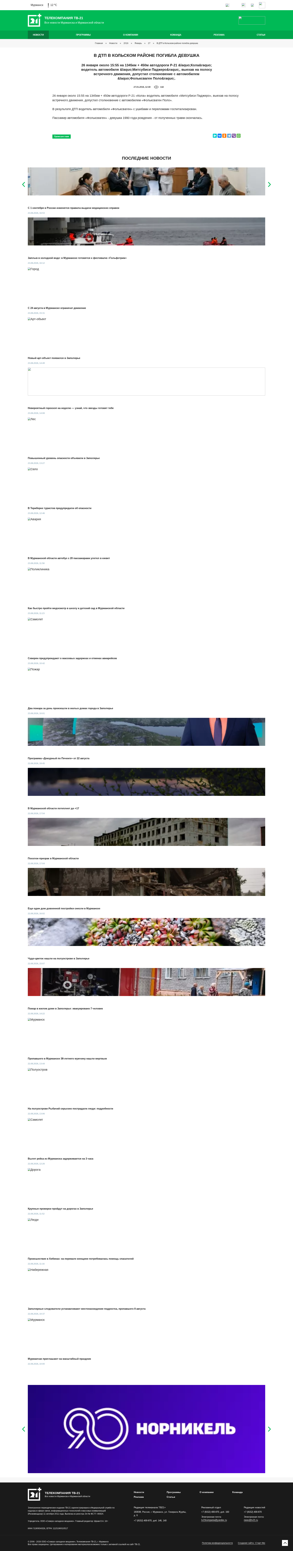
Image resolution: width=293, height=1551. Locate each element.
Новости (38, 35)
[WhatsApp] (239, 136)
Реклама (219, 35)
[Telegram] (229, 136)
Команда (175, 35)
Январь (138, 43)
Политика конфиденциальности (217, 1543)
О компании (130, 35)
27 (149, 43)
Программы (83, 35)
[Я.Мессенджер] (215, 136)
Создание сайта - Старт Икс (251, 1543)
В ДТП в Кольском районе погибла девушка (177, 43)
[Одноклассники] (224, 136)
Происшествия (61, 136)
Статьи (261, 35)
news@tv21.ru (251, 1520)
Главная (99, 43)
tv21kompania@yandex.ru (214, 1520)
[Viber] (234, 136)
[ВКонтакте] (220, 136)
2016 (126, 43)
